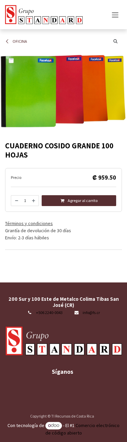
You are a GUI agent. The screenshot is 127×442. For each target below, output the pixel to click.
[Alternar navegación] (115, 14)
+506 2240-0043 (49, 312)
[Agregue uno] (34, 201)
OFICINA (19, 41)
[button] (115, 41)
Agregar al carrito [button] (82, 200)
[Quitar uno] (16, 201)
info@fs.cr (91, 312)
